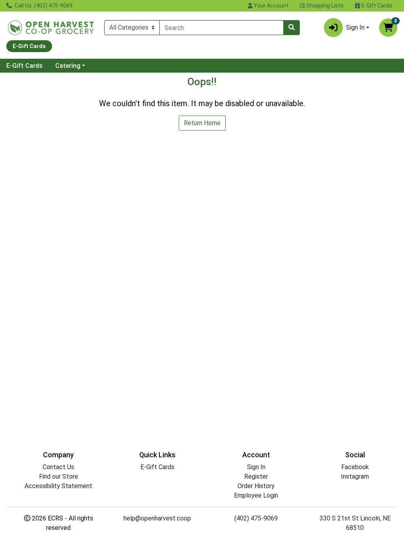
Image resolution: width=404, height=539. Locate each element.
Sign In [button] (355, 27)
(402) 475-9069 (256, 518)
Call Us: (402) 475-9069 (43, 5)
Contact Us (58, 467)
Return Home (202, 123)
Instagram (355, 476)
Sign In (256, 467)
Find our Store (58, 476)
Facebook (355, 467)
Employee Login (256, 495)
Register (256, 476)
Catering (67, 65)
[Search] (291, 27)
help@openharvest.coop (157, 518)
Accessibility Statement (58, 486)
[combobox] (221, 27)
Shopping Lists (324, 5)
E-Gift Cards (376, 5)
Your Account (270, 5)
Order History (256, 486)
